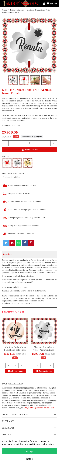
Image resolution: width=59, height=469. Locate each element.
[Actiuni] (44, 3)
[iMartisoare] (20, 3)
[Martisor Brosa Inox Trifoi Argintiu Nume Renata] (44, 331)
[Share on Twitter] (6, 243)
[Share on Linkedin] (12, 243)
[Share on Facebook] (25, 243)
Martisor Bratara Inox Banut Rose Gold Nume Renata (15, 350)
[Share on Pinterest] (31, 243)
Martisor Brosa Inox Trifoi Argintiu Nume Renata (43, 350)
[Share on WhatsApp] (18, 243)
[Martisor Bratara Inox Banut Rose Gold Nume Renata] (15, 331)
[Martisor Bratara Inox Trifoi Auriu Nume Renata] (28, 163)
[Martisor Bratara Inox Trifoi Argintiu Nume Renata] (17, 163)
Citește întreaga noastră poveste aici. (39, 408)
